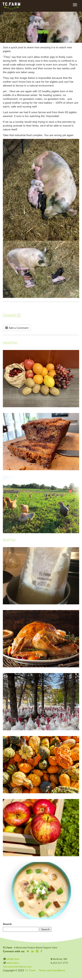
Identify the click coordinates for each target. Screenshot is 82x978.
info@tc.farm (12, 959)
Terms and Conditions (52, 970)
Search (7, 924)
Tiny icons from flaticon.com (17, 966)
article (40, 32)
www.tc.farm (12, 963)
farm (46, 32)
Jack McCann (50, 28)
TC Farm (30, 970)
